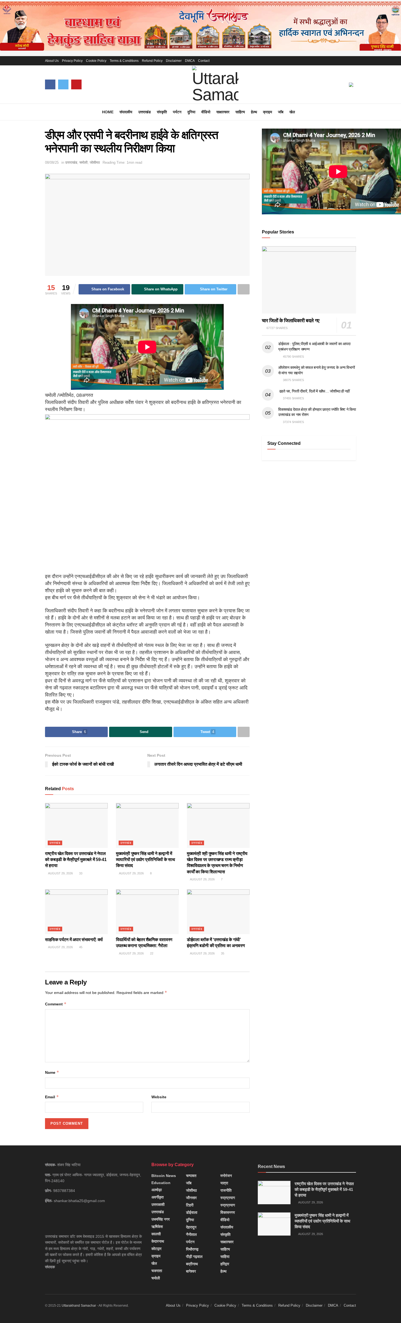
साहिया (224, 1256)
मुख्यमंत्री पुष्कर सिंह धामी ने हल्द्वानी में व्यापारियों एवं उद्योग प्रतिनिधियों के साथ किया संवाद (145, 859)
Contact (204, 61)
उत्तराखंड (144, 112)
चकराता (156, 1271)
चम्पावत (191, 1175)
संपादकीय (125, 112)
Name (52, 1072)
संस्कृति (162, 112)
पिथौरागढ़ (192, 1249)
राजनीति (226, 1190)
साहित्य (240, 112)
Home (107, 112)
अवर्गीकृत (157, 1197)
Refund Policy (152, 61)
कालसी (156, 1234)
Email (52, 1096)
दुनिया (191, 112)
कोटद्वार (156, 1248)
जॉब (280, 112)
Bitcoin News (163, 1175)
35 (222, 953)
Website (158, 1097)
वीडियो (205, 112)
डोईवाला (191, 1212)
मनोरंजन (226, 1175)
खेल (292, 112)
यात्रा (224, 1183)
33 (80, 873)
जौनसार (191, 1198)
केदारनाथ (157, 1241)
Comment (56, 1003)
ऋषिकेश (157, 1226)
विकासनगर (227, 1212)
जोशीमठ (95, 162)
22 (151, 953)
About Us (52, 61)
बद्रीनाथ (192, 1264)
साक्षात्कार (222, 112)
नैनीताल (191, 1234)
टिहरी (189, 1205)
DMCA (190, 61)
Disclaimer (174, 61)
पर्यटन (177, 112)
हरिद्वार (224, 1264)
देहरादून (191, 1227)
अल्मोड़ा (156, 1190)
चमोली (83, 162)
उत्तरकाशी (157, 1204)
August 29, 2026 (60, 873)
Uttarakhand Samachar (79, 1305)
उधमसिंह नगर (160, 1219)
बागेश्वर (191, 1271)
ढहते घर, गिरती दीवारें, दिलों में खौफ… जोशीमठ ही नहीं (314, 391)
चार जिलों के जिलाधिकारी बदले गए (290, 320)
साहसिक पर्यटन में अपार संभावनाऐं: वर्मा (74, 939)
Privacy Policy (72, 61)
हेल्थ (254, 112)
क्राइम (267, 112)
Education (160, 1183)
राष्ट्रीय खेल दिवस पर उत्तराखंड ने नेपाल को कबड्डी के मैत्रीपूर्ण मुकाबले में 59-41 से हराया (75, 859)
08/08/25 (52, 162)
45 (80, 947)
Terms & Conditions (124, 61)
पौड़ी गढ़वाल (194, 1256)
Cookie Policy (96, 61)
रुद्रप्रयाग (227, 1198)
